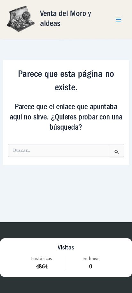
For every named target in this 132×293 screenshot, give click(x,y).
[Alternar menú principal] (118, 19)
